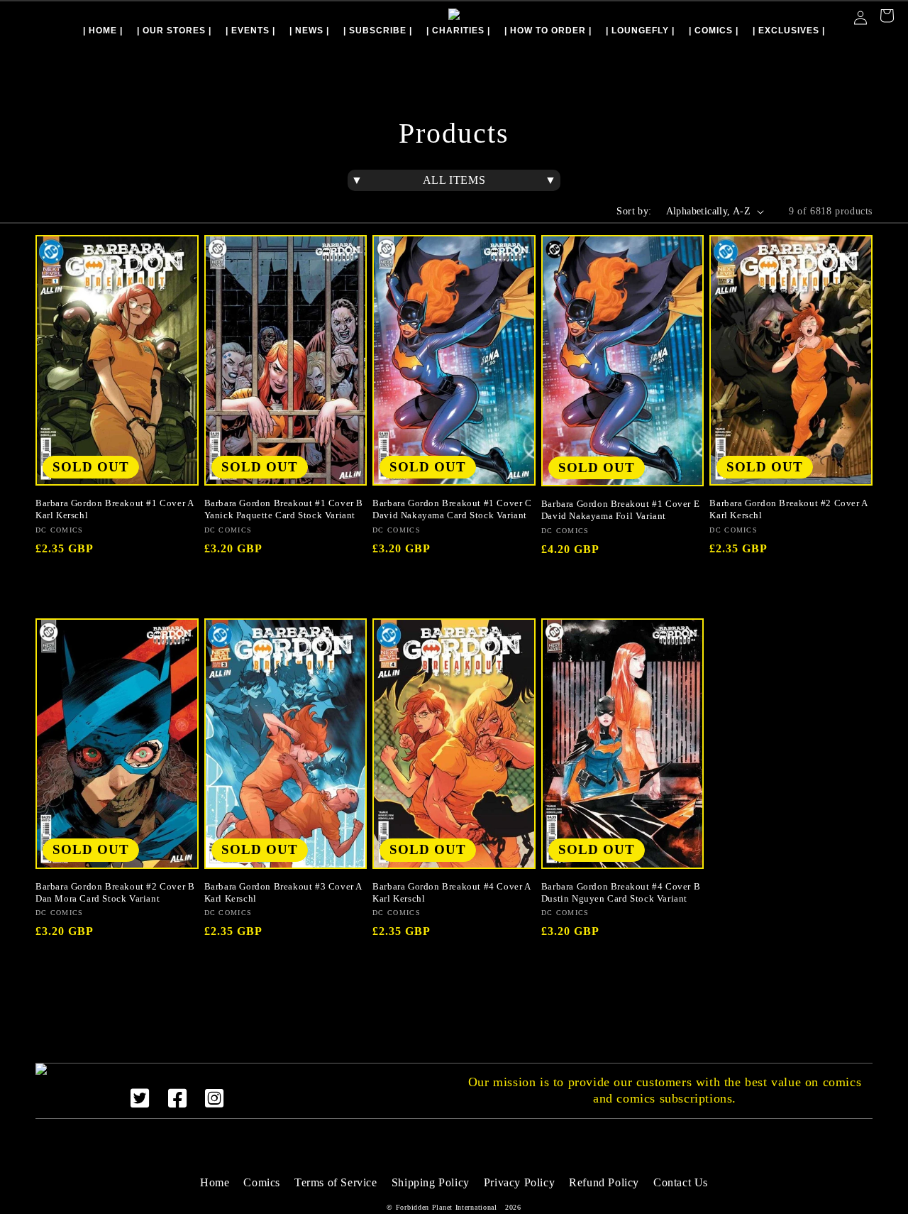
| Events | (250, 30)
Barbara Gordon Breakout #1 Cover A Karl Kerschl (114, 509)
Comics (261, 1182)
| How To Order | (548, 30)
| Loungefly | (640, 30)
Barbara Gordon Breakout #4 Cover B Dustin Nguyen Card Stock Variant (620, 892)
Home (214, 1182)
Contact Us (680, 1182)
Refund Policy (604, 1182)
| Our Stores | (174, 30)
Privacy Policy (519, 1182)
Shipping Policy (431, 1182)
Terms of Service (335, 1182)
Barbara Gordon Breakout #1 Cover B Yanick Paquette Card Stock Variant (283, 509)
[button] (886, 17)
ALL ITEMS (454, 180)
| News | (309, 30)
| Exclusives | (789, 30)
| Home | (103, 30)
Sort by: (633, 211)
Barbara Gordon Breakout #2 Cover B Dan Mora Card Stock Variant (114, 892)
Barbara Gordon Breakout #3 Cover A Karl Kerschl (283, 892)
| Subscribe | (377, 30)
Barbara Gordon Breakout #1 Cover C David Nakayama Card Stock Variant (451, 509)
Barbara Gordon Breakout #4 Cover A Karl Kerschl (451, 892)
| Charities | (458, 30)
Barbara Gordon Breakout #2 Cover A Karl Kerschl (788, 509)
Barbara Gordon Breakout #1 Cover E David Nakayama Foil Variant (620, 509)
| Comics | (713, 30)
